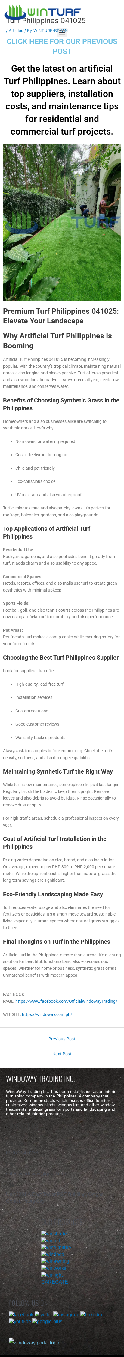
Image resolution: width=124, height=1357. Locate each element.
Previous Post (61, 1038)
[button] (62, 32)
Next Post (61, 1053)
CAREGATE (54, 1281)
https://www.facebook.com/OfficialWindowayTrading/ (66, 1001)
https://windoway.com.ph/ (47, 1014)
